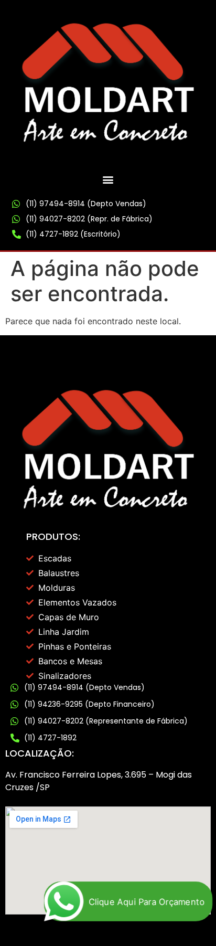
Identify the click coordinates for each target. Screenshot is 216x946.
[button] (108, 179)
